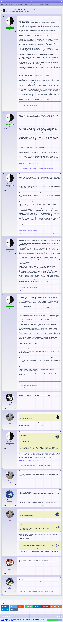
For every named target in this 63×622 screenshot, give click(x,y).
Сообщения (6, 33)
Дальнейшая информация (53, 620)
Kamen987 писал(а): (25, 513)
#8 (60, 431)
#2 (60, 112)
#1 (60, 16)
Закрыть (60, 620)
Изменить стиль (58, 616)
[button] (2, 2)
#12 (60, 557)
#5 (60, 295)
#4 (60, 238)
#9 (60, 470)
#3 (60, 173)
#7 (60, 412)
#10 (60, 489)
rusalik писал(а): (24, 435)
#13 (60, 577)
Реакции (5, 31)
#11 (60, 509)
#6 (60, 392)
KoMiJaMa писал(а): (25, 416)
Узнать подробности (8, 620)
